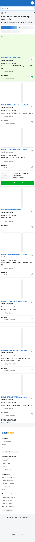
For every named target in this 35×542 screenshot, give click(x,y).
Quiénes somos (6, 441)
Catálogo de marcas (8, 490)
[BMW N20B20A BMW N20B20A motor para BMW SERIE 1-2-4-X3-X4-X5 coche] (17, 46)
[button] (32, 3)
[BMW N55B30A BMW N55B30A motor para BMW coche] (17, 289)
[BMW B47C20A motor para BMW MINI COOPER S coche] (17, 338)
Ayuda (4, 444)
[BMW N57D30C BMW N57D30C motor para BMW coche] (17, 198)
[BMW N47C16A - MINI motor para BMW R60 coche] (17, 93)
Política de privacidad (8, 480)
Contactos (5, 447)
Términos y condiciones (9, 477)
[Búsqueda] (32, 8)
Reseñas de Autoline (8, 486)
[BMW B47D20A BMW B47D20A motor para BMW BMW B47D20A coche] (17, 138)
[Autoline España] (11, 3)
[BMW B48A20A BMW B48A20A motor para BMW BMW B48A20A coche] (17, 385)
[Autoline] (2, 13)
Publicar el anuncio (17, 183)
